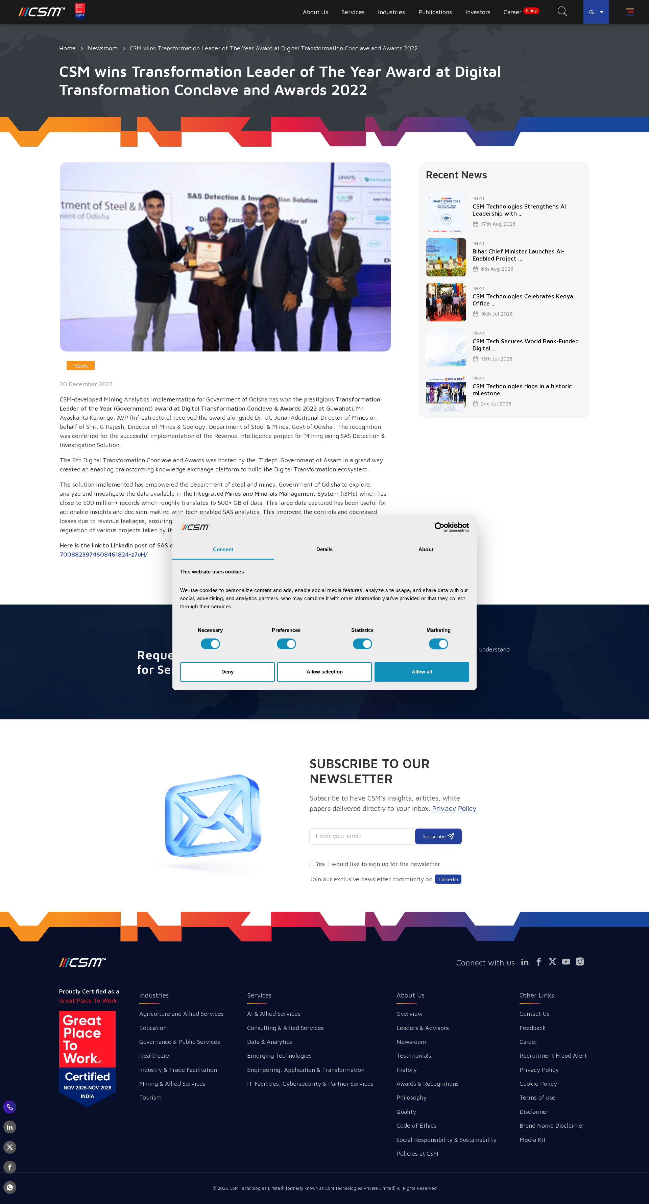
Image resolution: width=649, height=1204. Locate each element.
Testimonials (413, 1055)
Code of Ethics (416, 1125)
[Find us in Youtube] (569, 962)
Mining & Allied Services (172, 1083)
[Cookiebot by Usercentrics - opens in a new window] (439, 527)
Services (259, 995)
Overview (409, 1013)
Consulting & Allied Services (285, 1027)
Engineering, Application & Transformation (305, 1069)
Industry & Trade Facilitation (178, 1069)
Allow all (422, 672)
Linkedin (448, 879)
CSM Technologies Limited (257, 1188)
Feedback (533, 1027)
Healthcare (154, 1055)
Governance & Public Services (179, 1041)
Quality (406, 1111)
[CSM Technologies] (52, 11)
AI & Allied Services (274, 1013)
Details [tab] (324, 549)
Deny (227, 672)
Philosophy (411, 1097)
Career (520, 12)
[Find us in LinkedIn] (528, 962)
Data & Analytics (269, 1041)
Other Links (537, 995)
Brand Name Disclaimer (552, 1125)
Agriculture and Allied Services (181, 1013)
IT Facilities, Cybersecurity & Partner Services (310, 1083)
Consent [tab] (223, 549)
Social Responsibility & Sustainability (446, 1139)
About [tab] (425, 549)
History (406, 1069)
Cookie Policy (538, 1083)
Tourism (150, 1097)
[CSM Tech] (82, 962)
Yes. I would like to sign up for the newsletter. (378, 863)
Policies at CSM (417, 1153)
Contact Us (535, 1013)
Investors (477, 12)
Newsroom (103, 48)
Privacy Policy (539, 1069)
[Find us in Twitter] (555, 962)
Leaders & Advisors (422, 1027)
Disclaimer (534, 1111)
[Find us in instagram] (583, 962)
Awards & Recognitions (427, 1083)
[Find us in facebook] (541, 962)
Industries (154, 995)
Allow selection (325, 672)
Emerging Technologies (279, 1055)
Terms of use (537, 1097)
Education (153, 1027)
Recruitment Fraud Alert (553, 1055)
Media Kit (533, 1139)
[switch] (286, 643)
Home (67, 48)
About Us (410, 995)
